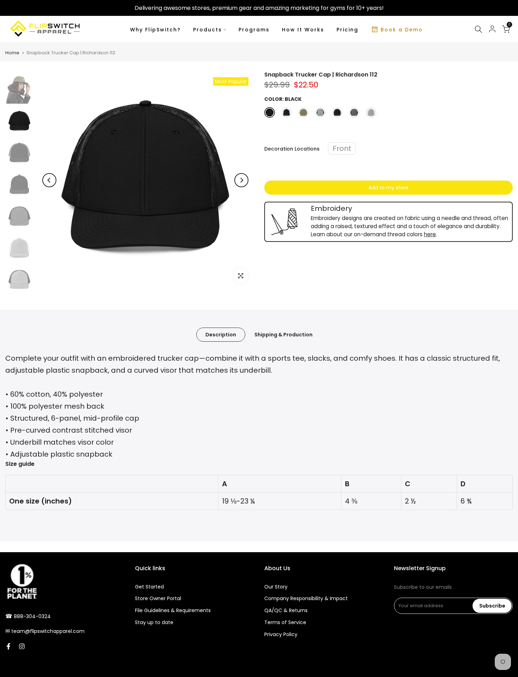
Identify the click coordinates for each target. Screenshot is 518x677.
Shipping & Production (283, 334)
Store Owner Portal (158, 598)
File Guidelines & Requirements (173, 610)
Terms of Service (285, 622)
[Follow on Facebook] (8, 646)
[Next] (241, 180)
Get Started (149, 586)
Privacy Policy (280, 634)
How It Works (303, 29)
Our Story (276, 586)
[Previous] (49, 180)
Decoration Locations (292, 148)
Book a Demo (402, 29)
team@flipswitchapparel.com (48, 631)
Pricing (347, 29)
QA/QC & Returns (286, 610)
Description (220, 334)
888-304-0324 (32, 616)
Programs (254, 29)
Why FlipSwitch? (155, 29)
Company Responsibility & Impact (306, 598)
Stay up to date (154, 622)
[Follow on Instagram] (22, 646)
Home (12, 52)
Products (207, 29)
